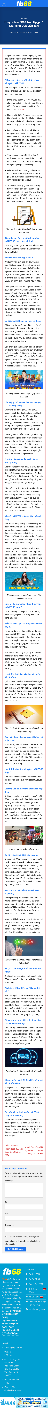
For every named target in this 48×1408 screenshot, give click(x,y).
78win (11, 1327)
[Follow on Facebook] (4, 1334)
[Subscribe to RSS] (13, 1334)
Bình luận (9, 1180)
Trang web (9, 1225)
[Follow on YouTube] (17, 1334)
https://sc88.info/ (9, 1320)
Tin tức (24, 19)
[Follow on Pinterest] (9, 1334)
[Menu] (4, 4)
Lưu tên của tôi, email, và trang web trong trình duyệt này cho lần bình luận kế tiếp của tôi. (22, 1240)
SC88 (4, 1317)
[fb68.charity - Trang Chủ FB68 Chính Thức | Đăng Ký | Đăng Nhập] (24, 3)
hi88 (16, 1314)
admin (36, 32)
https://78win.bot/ (10, 1330)
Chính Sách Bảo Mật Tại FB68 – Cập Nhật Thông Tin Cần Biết (34, 1150)
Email (8, 1213)
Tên (7, 1202)
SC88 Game (7, 1324)
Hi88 (10, 1314)
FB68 (22, 109)
